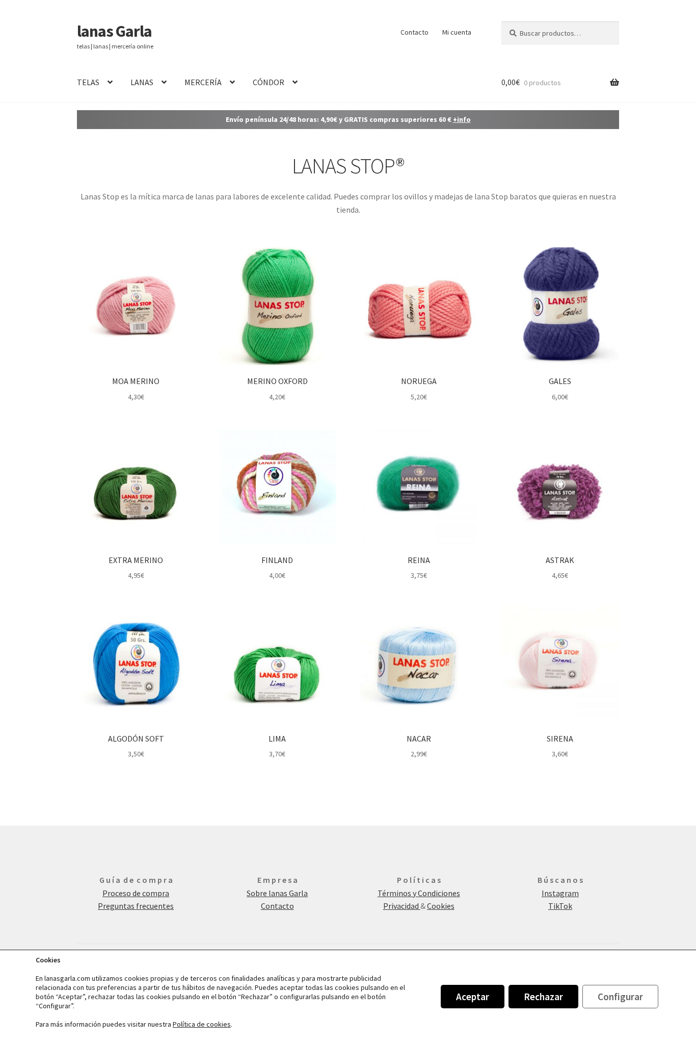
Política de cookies (202, 1024)
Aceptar (472, 996)
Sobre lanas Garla (277, 893)
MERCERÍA (203, 82)
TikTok (560, 906)
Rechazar (543, 996)
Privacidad (401, 906)
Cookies (440, 906)
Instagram (560, 893)
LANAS (141, 82)
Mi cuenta (456, 32)
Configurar (620, 996)
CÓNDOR (268, 82)
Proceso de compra (135, 893)
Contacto (414, 32)
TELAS (88, 82)
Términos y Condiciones (419, 893)
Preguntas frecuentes (136, 906)
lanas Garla (114, 31)
